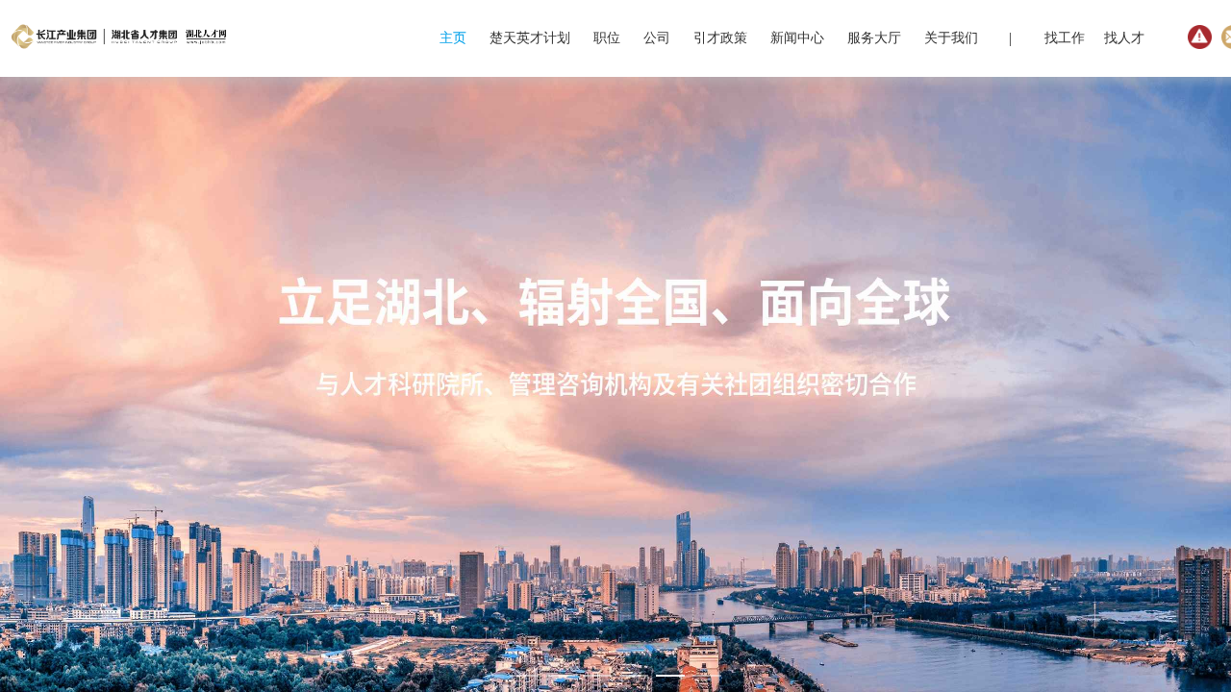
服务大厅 (874, 38)
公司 (656, 38)
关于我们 (951, 38)
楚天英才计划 (530, 38)
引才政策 (720, 38)
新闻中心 (797, 38)
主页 (453, 38)
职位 (606, 38)
